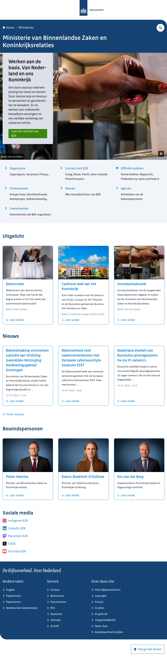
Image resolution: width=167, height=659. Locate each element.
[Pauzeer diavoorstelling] (161, 154)
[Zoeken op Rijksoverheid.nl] (160, 28)
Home (10, 28)
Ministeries (26, 28)
